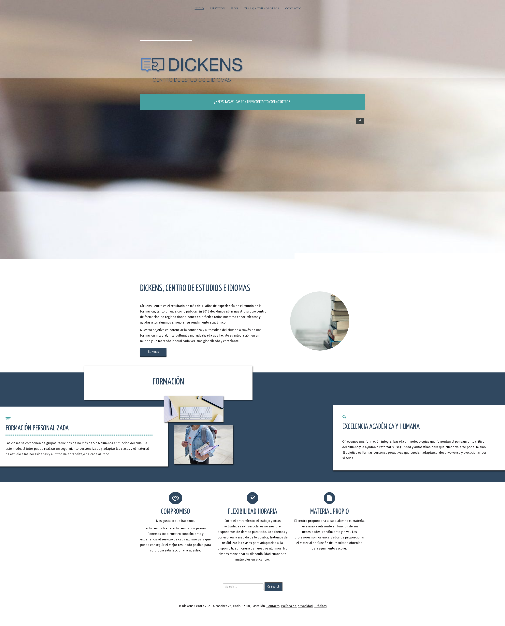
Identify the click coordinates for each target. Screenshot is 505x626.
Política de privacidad (297, 606)
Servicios (217, 8)
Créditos (320, 606)
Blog (234, 8)
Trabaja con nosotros (261, 8)
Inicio (199, 8)
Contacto (293, 8)
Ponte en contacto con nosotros (265, 102)
